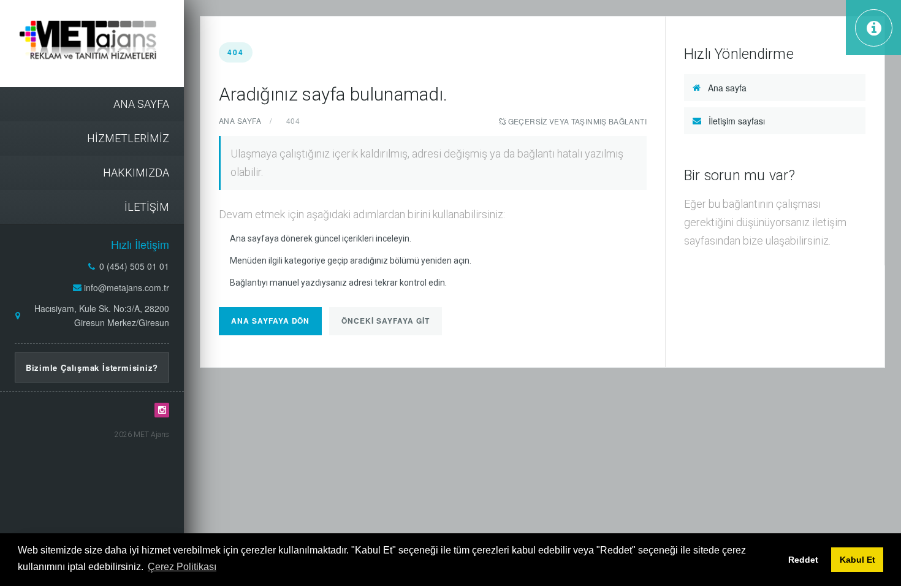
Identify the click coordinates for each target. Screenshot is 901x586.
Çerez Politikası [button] (182, 566)
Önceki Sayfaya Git (385, 320)
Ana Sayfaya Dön (270, 320)
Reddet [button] (803, 560)
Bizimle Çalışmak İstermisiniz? (92, 367)
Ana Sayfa (240, 120)
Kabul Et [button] (857, 560)
